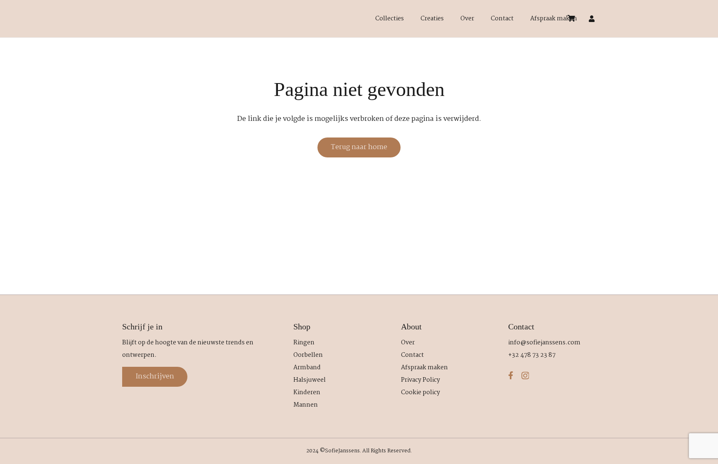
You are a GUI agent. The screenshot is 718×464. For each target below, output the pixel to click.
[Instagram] (525, 375)
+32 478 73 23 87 (532, 355)
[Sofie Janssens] (335, 18)
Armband (307, 368)
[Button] (592, 18)
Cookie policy (420, 393)
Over (408, 343)
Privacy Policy (420, 380)
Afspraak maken (424, 368)
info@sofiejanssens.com (544, 343)
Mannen (305, 405)
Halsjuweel (309, 380)
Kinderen (306, 393)
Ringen (304, 343)
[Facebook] (510, 375)
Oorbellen (308, 355)
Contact (412, 355)
